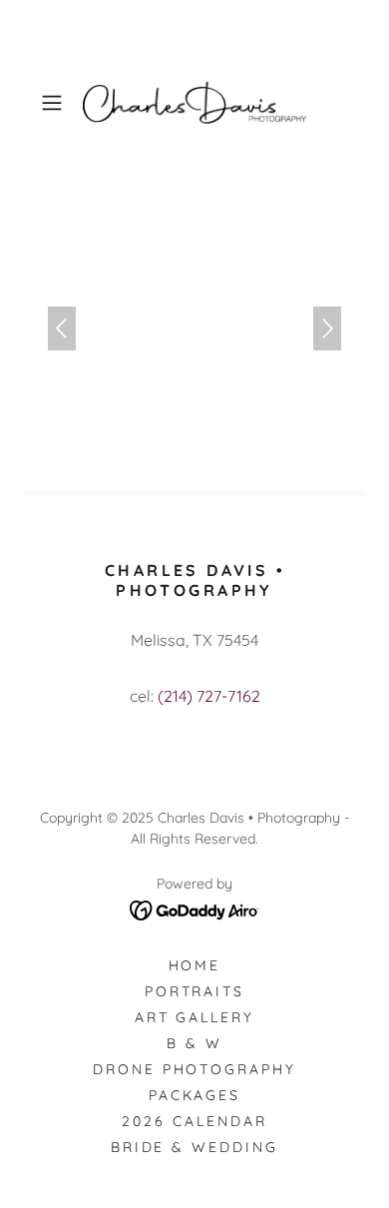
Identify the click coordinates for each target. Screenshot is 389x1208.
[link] (194, 103)
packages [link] (195, 1095)
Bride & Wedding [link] (195, 1147)
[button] (56, 103)
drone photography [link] (195, 1069)
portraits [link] (195, 991)
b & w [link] (194, 1043)
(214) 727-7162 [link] (209, 696)
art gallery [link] (195, 1017)
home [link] (195, 965)
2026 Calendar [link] (194, 1121)
